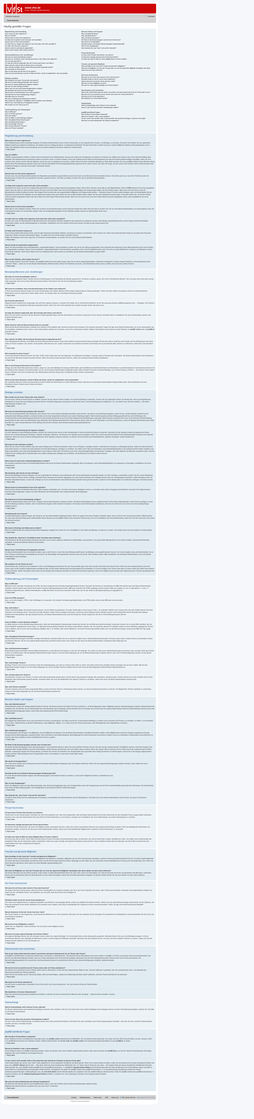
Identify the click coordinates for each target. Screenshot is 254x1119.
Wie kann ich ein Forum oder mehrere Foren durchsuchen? (100, 77)
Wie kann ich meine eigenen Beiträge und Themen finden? (99, 85)
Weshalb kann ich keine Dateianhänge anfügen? (20, 94)
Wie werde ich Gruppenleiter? (90, 42)
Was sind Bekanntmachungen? (15, 122)
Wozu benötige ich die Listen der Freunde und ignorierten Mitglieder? (103, 66)
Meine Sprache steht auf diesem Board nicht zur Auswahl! (23, 65)
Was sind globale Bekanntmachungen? (17, 120)
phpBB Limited (135, 329)
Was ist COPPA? (10, 36)
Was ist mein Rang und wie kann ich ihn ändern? (20, 71)
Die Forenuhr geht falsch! (13, 61)
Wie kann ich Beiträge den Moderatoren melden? (20, 98)
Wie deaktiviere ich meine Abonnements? (94, 98)
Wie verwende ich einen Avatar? (15, 69)
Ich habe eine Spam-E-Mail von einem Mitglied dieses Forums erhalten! (104, 59)
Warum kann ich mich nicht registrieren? (18, 38)
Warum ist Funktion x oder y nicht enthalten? (95, 116)
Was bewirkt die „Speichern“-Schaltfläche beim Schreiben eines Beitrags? (28, 100)
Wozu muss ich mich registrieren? (16, 34)
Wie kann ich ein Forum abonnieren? (93, 96)
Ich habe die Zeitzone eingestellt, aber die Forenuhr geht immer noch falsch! (29, 63)
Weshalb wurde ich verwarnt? (14, 96)
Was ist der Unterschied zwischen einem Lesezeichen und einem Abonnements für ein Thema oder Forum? (115, 92)
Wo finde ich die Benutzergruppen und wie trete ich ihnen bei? (101, 40)
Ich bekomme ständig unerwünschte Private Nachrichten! (99, 57)
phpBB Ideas (112, 1051)
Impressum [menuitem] (115, 1097)
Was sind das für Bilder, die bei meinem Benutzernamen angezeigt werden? (29, 67)
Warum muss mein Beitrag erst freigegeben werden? (22, 102)
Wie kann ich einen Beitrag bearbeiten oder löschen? (22, 82)
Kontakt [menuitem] (73, 1097)
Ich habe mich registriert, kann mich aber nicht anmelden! (23, 40)
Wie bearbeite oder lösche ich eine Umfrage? (19, 90)
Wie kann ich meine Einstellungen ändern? (18, 57)
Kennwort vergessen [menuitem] (12, 16)
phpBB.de (151, 329)
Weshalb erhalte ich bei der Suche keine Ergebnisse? (98, 79)
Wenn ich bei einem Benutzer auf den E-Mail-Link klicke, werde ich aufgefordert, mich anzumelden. (36, 73)
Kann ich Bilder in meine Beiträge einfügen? (19, 118)
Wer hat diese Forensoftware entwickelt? (94, 114)
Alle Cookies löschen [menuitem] (128, 1097)
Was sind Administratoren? (89, 34)
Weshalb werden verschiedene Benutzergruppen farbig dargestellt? (102, 44)
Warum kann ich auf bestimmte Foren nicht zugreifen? (22, 92)
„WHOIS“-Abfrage (19, 1065)
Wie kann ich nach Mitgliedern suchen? (93, 83)
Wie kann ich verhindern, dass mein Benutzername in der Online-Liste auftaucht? (31, 59)
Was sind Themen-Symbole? (14, 128)
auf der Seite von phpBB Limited (72, 1041)
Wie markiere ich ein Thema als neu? (17, 105)
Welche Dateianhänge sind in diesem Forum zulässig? (98, 105)
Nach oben (11, 149)
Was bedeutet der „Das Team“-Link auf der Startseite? (98, 48)
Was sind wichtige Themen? (14, 124)
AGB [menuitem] (106, 1097)
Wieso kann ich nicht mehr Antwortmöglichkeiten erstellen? (23, 88)
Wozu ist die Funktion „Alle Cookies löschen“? (19, 50)
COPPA (128, 188)
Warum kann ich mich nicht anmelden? (17, 42)
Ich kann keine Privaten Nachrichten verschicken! (97, 55)
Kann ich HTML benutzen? (13, 114)
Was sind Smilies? (11, 116)
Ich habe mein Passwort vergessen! (16, 46)
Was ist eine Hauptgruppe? (90, 46)
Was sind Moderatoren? (89, 36)
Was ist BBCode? (10, 112)
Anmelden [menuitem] (151, 16)
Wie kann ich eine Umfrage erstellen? (17, 86)
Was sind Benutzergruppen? (90, 38)
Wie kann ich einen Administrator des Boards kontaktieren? (100, 120)
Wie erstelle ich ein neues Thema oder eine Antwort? (21, 80)
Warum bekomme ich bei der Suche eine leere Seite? (98, 81)
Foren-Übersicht (13, 1097)
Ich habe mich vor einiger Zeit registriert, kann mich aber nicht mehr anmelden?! (30, 44)
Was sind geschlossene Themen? (16, 126)
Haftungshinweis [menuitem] (85, 1097)
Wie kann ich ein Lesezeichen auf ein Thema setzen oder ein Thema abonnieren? (107, 94)
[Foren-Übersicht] (14, 8)
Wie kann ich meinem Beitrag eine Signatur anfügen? (22, 84)
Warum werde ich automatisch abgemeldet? (19, 48)
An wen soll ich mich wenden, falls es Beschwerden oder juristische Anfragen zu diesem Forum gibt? (113, 118)
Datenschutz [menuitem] (98, 1097)
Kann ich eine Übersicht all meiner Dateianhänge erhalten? (100, 107)
